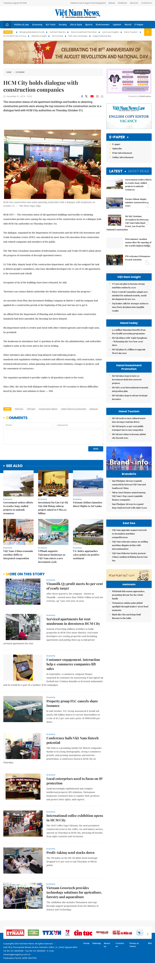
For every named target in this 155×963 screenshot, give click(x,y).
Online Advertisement (123, 157)
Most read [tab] (138, 171)
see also (14, 466)
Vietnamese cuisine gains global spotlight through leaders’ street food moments (130, 606)
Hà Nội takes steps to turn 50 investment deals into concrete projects (127, 379)
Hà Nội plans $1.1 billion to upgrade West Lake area (128, 351)
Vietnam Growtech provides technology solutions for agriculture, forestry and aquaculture (74, 892)
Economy (37, 24)
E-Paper (139, 24)
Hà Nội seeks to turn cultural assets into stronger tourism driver (128, 420)
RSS (150, 943)
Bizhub (112, 3)
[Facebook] (82, 96)
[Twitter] (86, 96)
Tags (7, 409)
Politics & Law (21, 24)
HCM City (19, 409)
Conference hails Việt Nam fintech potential (72, 740)
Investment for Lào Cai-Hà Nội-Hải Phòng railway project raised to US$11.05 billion (53, 508)
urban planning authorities (73, 409)
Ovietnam (122, 3)
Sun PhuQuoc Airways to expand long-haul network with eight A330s (129, 506)
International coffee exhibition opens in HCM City (74, 817)
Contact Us (146, 3)
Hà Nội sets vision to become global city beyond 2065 (129, 436)
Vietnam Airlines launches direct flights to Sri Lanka (87, 504)
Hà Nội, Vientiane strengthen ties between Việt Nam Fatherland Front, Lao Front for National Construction (127, 223)
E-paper (117, 137)
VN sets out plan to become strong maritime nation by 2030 (128, 285)
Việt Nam (31, 409)
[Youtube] (92, 96)
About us (107, 945)
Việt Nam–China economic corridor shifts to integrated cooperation (18, 554)
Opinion (117, 24)
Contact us (119, 945)
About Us (134, 3)
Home (8, 72)
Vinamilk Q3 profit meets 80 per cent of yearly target (74, 585)
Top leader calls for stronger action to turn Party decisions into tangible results (130, 307)
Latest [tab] (115, 171)
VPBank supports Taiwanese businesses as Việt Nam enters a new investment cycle (51, 556)
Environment (102, 24)
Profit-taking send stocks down (70, 852)
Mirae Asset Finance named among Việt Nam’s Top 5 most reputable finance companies (129, 496)
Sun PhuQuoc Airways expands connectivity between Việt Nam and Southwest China (129, 484)
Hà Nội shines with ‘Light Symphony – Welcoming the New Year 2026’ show (129, 341)
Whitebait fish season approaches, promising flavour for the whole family (128, 595)
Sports (88, 24)
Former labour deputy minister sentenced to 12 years (136, 202)
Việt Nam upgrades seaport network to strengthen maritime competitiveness (129, 534)
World (128, 24)
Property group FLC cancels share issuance (72, 703)
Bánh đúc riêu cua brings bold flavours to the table (126, 616)
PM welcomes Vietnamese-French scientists (138, 258)
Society (63, 24)
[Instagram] (97, 96)
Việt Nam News (77, 13)
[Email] (102, 96)
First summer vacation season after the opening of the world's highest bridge (138, 242)
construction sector (48, 409)
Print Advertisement (122, 152)
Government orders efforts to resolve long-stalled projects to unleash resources (18, 508)
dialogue (93, 409)
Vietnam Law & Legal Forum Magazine (88, 3)
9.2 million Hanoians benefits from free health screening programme (129, 331)
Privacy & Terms (134, 945)
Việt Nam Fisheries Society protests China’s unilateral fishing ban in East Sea (130, 557)
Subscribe (117, 148)
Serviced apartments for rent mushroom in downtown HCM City (73, 621)
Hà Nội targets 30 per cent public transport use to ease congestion (127, 428)
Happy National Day (102, 36)
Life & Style (76, 24)
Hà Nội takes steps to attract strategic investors (130, 397)
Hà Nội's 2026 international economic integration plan (130, 389)
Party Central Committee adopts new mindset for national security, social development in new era (130, 295)
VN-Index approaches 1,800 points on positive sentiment (86, 554)
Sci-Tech (50, 24)
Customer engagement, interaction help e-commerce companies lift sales (73, 664)
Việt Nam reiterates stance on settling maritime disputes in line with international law (130, 545)
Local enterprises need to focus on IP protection (74, 780)
